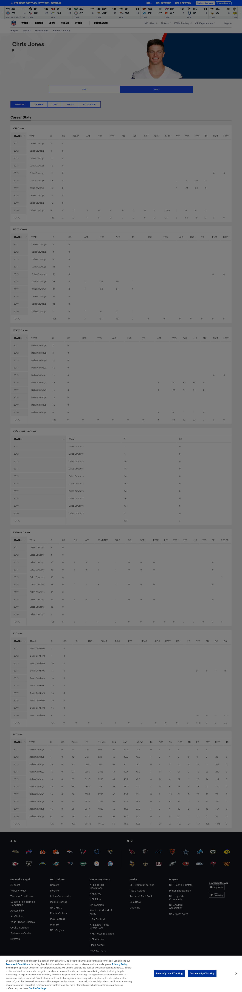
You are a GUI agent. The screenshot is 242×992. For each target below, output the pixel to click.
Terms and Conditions (18, 964)
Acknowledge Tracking (202, 973)
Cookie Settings (37, 988)
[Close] (236, 973)
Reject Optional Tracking (169, 973)
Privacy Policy (120, 964)
